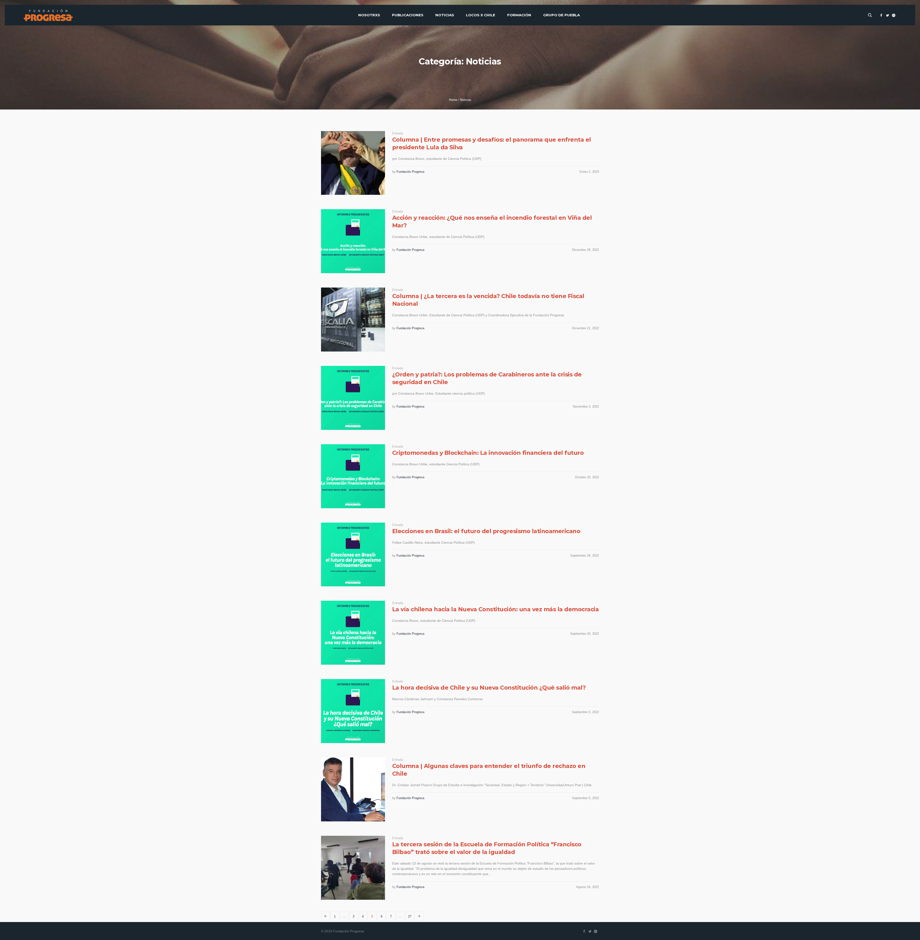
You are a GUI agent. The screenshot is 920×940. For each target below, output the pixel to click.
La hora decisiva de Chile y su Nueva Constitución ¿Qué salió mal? (489, 687)
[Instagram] (893, 15)
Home (453, 100)
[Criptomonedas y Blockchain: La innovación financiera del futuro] (353, 476)
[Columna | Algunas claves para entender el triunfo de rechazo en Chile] (353, 789)
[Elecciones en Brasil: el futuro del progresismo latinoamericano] (353, 555)
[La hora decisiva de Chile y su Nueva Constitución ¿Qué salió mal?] (353, 711)
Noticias (465, 100)
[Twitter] (887, 15)
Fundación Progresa (410, 171)
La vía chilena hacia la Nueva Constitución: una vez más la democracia (495, 609)
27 (409, 916)
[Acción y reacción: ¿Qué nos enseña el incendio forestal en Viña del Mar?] (353, 241)
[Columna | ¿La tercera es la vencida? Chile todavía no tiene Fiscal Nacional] (353, 320)
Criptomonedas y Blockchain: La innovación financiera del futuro (488, 452)
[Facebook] (881, 15)
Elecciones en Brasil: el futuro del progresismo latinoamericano (486, 531)
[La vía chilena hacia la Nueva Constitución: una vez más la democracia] (353, 633)
